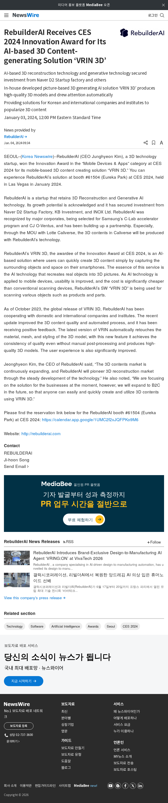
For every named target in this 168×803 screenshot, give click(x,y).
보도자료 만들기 (72, 748)
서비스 (119, 704)
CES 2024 (130, 626)
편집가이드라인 (45, 786)
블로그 (66, 767)
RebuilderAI (15, 136)
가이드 (66, 740)
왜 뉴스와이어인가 (127, 711)
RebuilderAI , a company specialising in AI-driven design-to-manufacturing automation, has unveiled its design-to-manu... (98, 566)
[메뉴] (5, 15)
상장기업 (67, 724)
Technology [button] (14, 626)
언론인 (119, 742)
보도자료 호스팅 (125, 769)
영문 (64, 731)
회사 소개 (10, 786)
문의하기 (13, 741)
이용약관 (26, 786)
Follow (155, 542)
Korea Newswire (37, 156)
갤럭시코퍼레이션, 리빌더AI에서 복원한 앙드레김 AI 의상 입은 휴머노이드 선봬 (98, 577)
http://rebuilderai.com (41, 433)
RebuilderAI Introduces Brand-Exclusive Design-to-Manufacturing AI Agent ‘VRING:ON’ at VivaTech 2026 (97, 555)
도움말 (66, 761)
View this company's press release (34, 597)
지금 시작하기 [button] (21, 681)
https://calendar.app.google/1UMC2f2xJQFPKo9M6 (90, 419)
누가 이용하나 (124, 731)
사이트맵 (65, 786)
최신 (64, 711)
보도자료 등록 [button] (18, 726)
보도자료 (68, 704)
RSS (70, 541)
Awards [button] (93, 626)
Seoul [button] (111, 626)
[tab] (86, 704)
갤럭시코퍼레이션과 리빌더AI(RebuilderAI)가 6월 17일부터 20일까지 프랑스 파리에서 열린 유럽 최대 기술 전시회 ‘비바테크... (98, 588)
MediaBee (81, 786)
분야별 (66, 718)
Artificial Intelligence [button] (65, 626)
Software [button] (37, 626)
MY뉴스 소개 (123, 756)
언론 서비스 (122, 750)
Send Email (16, 466)
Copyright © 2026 (16, 795)
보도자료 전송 (124, 763)
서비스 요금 (122, 724)
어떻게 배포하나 (125, 718)
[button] (145, 143)
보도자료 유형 (71, 754)
